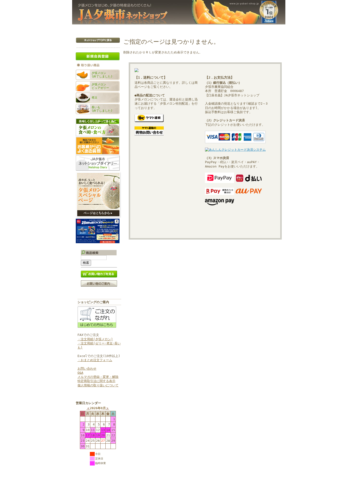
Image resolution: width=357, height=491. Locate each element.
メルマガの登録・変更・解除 (98, 377)
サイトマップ (269, 28)
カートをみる (138, 28)
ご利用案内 (211, 28)
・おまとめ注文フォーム (94, 360)
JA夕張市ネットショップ (178, 12)
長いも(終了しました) (102, 109)
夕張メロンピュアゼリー (100, 86)
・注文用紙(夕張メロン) (95, 339)
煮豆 (94, 97)
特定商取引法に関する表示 (96, 381)
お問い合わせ (239, 28)
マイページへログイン (175, 28)
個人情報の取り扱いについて (98, 385)
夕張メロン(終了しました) (102, 74)
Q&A (80, 372)
